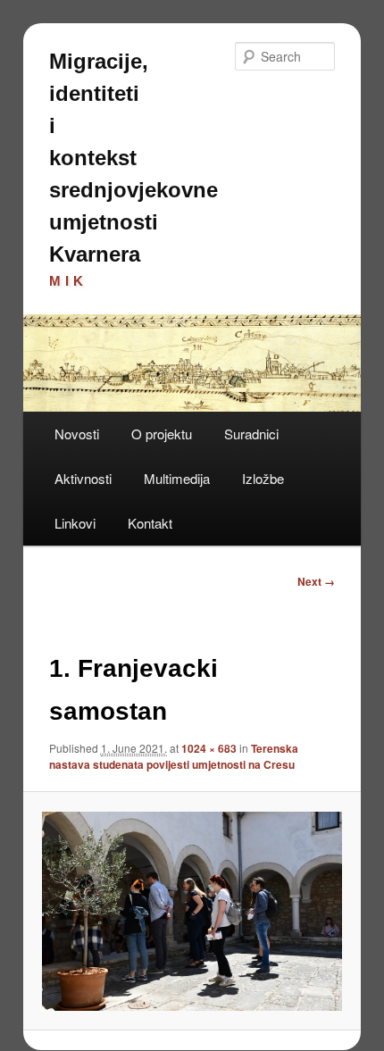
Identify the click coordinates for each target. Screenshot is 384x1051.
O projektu (161, 433)
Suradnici (251, 433)
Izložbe (263, 478)
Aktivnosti (83, 478)
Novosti (76, 433)
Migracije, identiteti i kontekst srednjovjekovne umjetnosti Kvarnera (133, 157)
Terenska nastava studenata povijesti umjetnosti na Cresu (173, 756)
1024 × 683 (209, 748)
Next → (316, 581)
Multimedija (177, 478)
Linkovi (75, 522)
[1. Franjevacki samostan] (191, 912)
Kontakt (150, 522)
